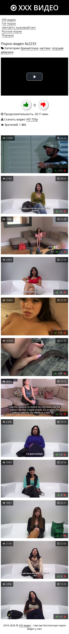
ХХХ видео (9, 20)
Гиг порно (9, 24)
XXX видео (38, 7)
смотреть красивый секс (19, 27)
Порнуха (8, 35)
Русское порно (12, 31)
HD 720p (32, 119)
